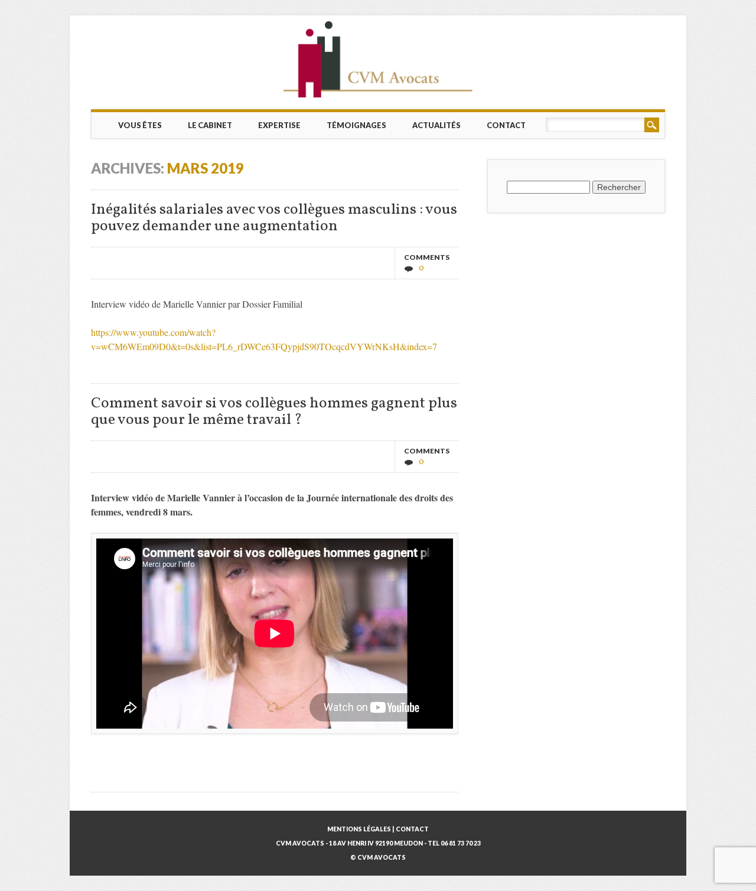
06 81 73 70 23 (461, 843)
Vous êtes (140, 125)
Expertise (279, 125)
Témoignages (356, 125)
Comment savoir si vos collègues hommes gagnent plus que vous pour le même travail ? (274, 411)
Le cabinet (210, 125)
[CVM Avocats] (378, 59)
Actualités (436, 125)
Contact (506, 125)
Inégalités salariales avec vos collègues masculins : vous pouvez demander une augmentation (274, 218)
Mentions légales (359, 829)
